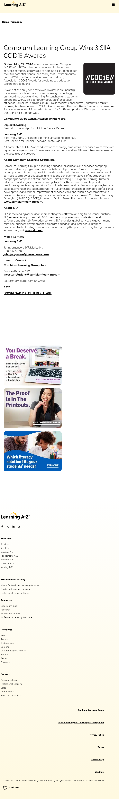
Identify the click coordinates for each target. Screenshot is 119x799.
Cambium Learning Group (90, 710)
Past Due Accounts (10, 695)
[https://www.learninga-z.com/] (59, 516)
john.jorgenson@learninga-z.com (26, 254)
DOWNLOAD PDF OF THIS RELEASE (28, 293)
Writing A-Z (6, 567)
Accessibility (97, 759)
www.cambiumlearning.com (23, 201)
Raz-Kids (5, 548)
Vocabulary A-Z (9, 563)
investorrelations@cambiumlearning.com (32, 274)
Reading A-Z (7, 551)
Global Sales (7, 691)
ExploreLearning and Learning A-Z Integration (81, 722)
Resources (6, 600)
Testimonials (7, 643)
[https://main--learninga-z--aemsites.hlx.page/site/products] (59, 304)
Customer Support (10, 680)
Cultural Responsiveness (13, 650)
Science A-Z (7, 559)
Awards (4, 639)
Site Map (99, 772)
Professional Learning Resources (17, 617)
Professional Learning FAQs (14, 592)
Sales (3, 687)
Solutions (6, 538)
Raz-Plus (5, 544)
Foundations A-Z (9, 555)
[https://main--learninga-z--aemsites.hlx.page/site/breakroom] (59, 296)
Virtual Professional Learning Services (20, 585)
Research (5, 609)
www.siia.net (34, 230)
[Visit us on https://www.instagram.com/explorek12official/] (26, 527)
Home (5, 21)
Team (4, 658)
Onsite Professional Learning (15, 589)
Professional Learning (13, 579)
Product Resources (10, 613)
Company (16, 21)
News (4, 635)
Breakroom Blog (9, 605)
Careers (5, 646)
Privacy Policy (97, 735)
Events (4, 654)
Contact (5, 674)
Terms (101, 747)
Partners (5, 662)
